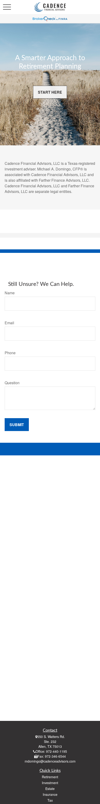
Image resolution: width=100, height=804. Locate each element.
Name (10, 292)
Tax (50, 800)
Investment (50, 782)
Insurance (50, 794)
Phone (10, 352)
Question (12, 382)
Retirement (50, 776)
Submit (17, 424)
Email (9, 322)
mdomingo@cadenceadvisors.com (50, 761)
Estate (50, 788)
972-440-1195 (56, 751)
